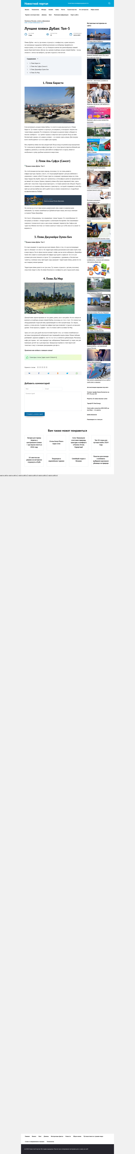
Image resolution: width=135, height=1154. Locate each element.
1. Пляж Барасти (35, 63)
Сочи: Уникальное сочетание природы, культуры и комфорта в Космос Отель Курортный (78, 442)
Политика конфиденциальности (78, 3)
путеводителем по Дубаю (33, 191)
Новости (68, 1136)
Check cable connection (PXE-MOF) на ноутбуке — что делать (98, 409)
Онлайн (50, 9)
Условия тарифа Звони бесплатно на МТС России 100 (98, 393)
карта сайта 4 (33, 475)
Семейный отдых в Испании (78, 460)
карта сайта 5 (43, 475)
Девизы (44, 15)
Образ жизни (95, 9)
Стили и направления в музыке (34, 1141)
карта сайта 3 (23, 475)
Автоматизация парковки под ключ (97, 387)
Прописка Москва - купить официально (37, 21)
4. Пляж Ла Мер (35, 73)
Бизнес (27, 9)
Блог (50, 15)
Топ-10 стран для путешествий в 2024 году (100, 442)
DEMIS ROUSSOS (92, 415)
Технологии (35, 9)
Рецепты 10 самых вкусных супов (97, 398)
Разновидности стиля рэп (94, 419)
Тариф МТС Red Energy (94, 403)
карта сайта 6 (53, 475)
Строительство (72, 9)
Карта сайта (74, 15)
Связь (57, 9)
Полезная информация (61, 15)
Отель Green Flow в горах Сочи (56, 442)
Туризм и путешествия (32, 15)
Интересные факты (57, 1136)
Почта (63, 9)
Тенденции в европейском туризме (56, 460)
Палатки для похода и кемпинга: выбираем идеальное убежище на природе (101, 459)
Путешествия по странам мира (93, 1136)
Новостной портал (36, 3)
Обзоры (43, 9)
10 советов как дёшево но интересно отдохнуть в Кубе (34, 459)
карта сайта (4, 475)
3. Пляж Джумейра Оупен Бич (39, 69)
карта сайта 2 (13, 475)
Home (26, 22)
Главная (27, 1136)
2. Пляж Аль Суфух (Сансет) (38, 66)
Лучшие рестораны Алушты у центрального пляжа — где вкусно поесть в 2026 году (34, 442)
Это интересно (83, 9)
